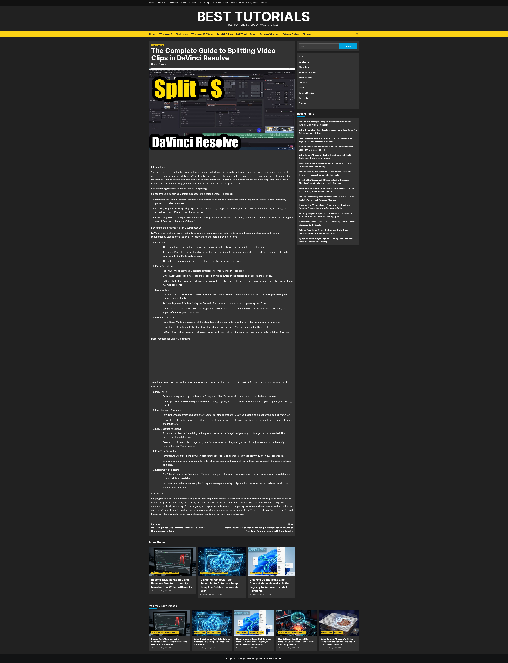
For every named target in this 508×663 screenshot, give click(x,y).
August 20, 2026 (265, 594)
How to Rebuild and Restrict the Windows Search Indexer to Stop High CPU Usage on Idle (326, 148)
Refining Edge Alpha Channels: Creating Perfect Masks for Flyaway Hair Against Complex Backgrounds (325, 173)
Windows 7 (161, 3)
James (156, 64)
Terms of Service (237, 3)
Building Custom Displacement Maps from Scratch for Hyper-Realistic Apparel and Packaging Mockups (326, 198)
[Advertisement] (222, 158)
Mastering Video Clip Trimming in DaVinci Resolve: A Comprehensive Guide (178, 527)
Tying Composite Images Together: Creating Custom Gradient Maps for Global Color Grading (326, 240)
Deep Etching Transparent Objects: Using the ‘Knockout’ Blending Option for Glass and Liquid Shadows (324, 181)
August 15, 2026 (336, 648)
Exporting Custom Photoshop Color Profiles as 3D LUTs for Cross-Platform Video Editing (325, 165)
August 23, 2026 (167, 591)
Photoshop (173, 3)
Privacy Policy (251, 3)
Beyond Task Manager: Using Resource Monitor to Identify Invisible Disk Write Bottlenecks (171, 583)
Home (151, 3)
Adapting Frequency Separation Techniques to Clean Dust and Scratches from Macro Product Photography (326, 215)
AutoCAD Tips (204, 3)
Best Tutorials (253, 16)
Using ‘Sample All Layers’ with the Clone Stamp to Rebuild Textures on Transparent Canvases (325, 156)
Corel (225, 3)
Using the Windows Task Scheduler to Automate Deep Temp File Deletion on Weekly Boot (328, 131)
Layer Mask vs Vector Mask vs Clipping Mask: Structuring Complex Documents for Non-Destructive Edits (325, 206)
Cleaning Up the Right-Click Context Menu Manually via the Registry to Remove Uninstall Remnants (325, 140)
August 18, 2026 (293, 648)
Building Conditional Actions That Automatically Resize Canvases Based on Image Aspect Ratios (323, 231)
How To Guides (157, 45)
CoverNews (262, 658)
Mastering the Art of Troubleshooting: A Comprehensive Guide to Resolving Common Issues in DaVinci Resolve (259, 527)
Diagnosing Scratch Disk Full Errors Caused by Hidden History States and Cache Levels (327, 223)
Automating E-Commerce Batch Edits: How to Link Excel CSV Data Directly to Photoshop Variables (326, 190)
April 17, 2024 (166, 64)
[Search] (357, 34)
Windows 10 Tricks (188, 3)
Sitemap (263, 3)
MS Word (217, 3)
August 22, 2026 (216, 594)
